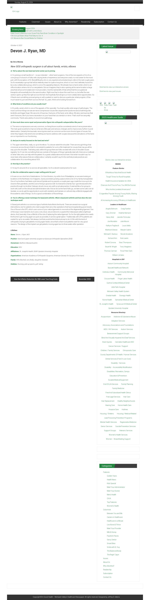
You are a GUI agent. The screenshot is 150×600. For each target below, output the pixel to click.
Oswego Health (125, 295)
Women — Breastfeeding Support (118, 439)
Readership (85, 22)
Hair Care (126, 397)
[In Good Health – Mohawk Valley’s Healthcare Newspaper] (14, 22)
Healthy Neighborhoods (126, 401)
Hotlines (125, 409)
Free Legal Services (113, 397)
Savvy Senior (111, 540)
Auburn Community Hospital (118, 263)
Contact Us (112, 22)
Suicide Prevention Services (125, 426)
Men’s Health (111, 495)
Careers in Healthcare (115, 517)
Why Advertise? (71, 22)
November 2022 (85, 279)
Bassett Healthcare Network (118, 268)
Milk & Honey (111, 532)
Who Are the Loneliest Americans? (118, 189)
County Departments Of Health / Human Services (118, 355)
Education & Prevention (118, 376)
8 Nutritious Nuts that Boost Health (118, 172)
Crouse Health (109, 279)
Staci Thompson (125, 242)
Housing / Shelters (107, 414)
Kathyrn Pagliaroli (112, 226)
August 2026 (30, 28)
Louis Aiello (126, 226)
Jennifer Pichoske (123, 217)
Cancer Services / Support (118, 346)
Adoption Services (118, 321)
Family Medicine (118, 388)
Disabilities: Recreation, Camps (118, 371)
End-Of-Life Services (110, 384)
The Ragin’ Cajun (113, 555)
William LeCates (118, 255)
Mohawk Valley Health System (118, 291)
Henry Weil (110, 217)
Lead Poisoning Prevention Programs (118, 418)
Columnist (36, 22)
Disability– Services (118, 363)
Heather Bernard (125, 213)
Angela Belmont (111, 209)
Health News (111, 480)
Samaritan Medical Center (124, 300)
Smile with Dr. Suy (113, 547)
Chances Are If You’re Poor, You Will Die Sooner (118, 185)
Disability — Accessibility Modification (118, 367)
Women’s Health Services (118, 435)
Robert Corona (110, 242)
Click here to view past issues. (110, 91)
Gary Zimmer (111, 213)
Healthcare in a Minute (115, 521)
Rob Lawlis (124, 238)
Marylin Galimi (126, 230)
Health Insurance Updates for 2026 (118, 181)
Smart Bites (111, 543)
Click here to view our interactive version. (114, 87)
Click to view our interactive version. (118, 160)
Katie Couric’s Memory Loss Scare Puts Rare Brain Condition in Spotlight (37, 33)
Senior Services (106, 426)
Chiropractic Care (129, 350)
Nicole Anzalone (127, 234)
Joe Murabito (112, 221)
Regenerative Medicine (128, 422)
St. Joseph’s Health (106, 304)
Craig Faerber (126, 209)
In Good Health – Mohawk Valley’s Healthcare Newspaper (63, 597)
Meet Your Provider (114, 528)
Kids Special (111, 483)
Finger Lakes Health (125, 279)
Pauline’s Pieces (113, 536)
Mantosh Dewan (111, 230)
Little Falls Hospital (118, 287)
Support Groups (110, 430)
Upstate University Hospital (118, 308)
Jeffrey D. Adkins (114, 597)
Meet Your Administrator (116, 487)
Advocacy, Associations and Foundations (118, 325)
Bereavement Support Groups (118, 333)
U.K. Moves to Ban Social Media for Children (27, 38)
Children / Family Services (110, 350)
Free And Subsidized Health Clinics (118, 393)
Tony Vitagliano (125, 247)
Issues (47, 22)
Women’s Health (113, 506)
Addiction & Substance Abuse (124, 317)
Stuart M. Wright (111, 247)
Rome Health (107, 300)
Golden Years (112, 476)
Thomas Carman (110, 251)
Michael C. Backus (110, 234)
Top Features (112, 502)
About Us (57, 22)
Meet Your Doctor (113, 491)
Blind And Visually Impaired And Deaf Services (118, 338)
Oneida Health (111, 295)
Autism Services (127, 329)
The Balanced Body (114, 551)
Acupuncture (106, 317)
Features (22, 22)
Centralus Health (109, 272)
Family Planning (127, 384)
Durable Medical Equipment (118, 380)
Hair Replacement (107, 401)
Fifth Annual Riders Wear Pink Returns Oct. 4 (27, 36)
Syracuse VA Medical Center (126, 304)
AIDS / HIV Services (111, 329)
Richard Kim (112, 238)
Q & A (109, 498)
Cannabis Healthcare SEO (124, 342)
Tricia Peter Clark (126, 251)
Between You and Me (114, 513)
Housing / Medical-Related (126, 414)
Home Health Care (124, 405)
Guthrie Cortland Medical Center (118, 283)
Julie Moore (124, 221)
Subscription (99, 22)
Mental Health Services (108, 422)
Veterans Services (125, 430)
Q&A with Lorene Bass (33, 31)
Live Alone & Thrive (114, 525)
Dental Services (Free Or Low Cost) (118, 359)
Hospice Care (114, 409)
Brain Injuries (107, 342)
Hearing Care (110, 405)
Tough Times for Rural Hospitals (118, 177)
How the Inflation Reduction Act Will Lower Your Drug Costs (35, 279)
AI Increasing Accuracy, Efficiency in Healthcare (118, 200)
